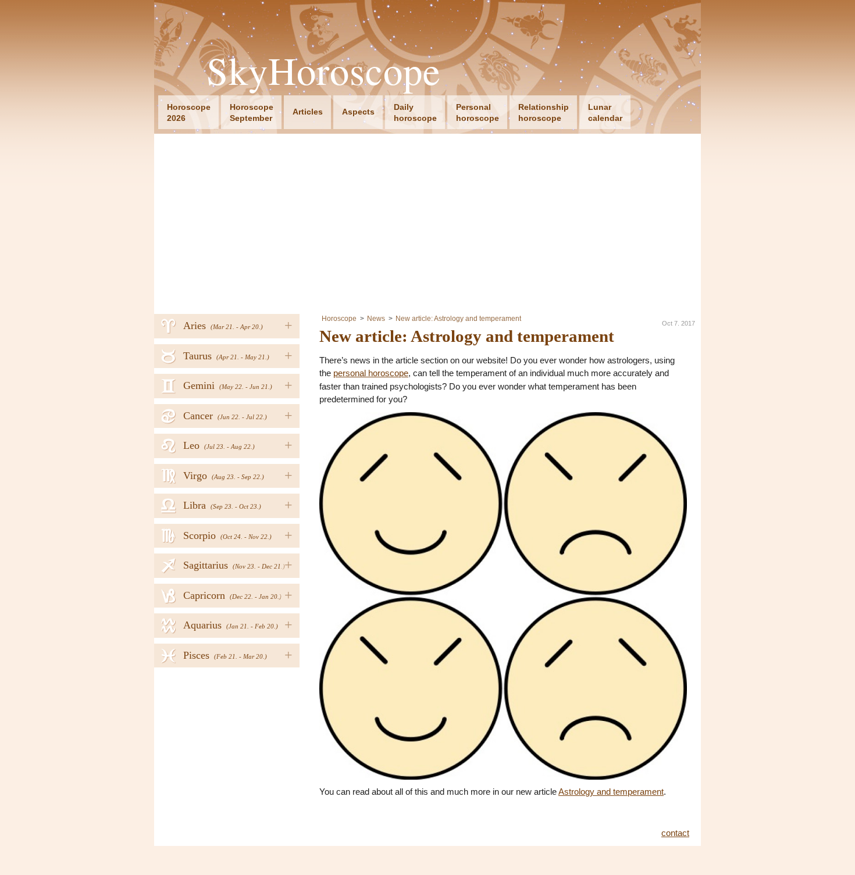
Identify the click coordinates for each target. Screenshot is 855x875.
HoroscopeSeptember (251, 112)
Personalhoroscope (477, 112)
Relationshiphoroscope (543, 112)
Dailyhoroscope (415, 112)
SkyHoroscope (323, 70)
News (376, 319)
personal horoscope (370, 373)
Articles (308, 111)
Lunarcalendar (605, 112)
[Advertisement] (427, 221)
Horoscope (339, 319)
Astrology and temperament (611, 792)
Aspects (358, 111)
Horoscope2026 (189, 112)
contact (675, 833)
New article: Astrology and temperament (458, 319)
